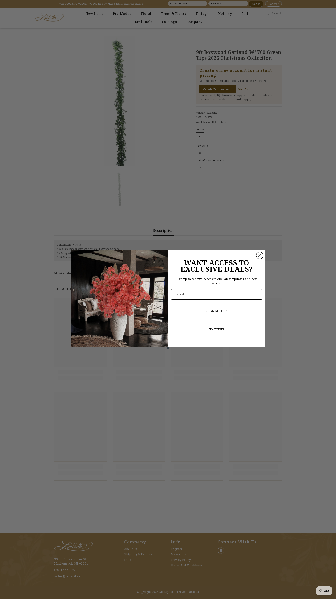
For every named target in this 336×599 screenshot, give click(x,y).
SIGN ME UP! (216, 311)
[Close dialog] (259, 255)
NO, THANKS (216, 329)
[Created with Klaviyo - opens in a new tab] (168, 348)
